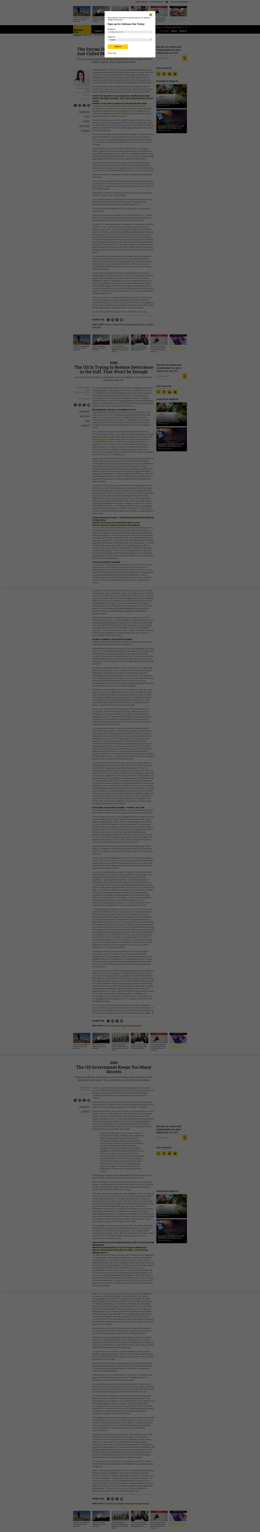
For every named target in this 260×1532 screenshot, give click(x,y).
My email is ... (112, 29)
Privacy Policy (112, 53)
